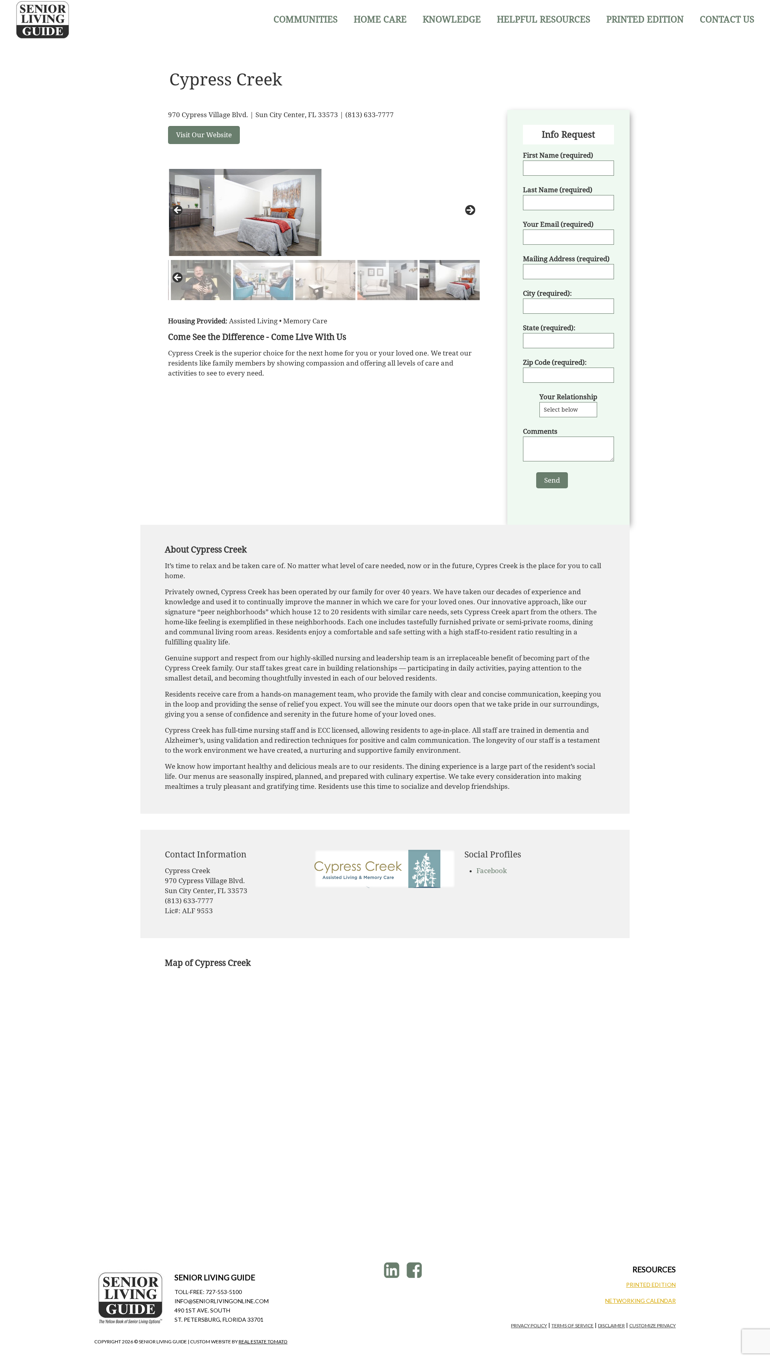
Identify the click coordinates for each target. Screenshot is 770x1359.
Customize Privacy (652, 1325)
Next (470, 211)
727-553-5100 (224, 1291)
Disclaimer (611, 1325)
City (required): (547, 293)
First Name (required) (558, 155)
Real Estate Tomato (263, 1342)
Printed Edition (651, 1284)
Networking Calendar (640, 1300)
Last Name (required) (557, 190)
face (415, 1270)
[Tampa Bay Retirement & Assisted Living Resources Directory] (43, 19)
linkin (393, 1270)
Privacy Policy (529, 1325)
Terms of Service (572, 1325)
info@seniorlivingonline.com (221, 1301)
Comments (540, 431)
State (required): (549, 328)
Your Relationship (568, 397)
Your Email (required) (558, 224)
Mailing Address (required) (566, 259)
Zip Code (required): (555, 362)
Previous (178, 211)
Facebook (491, 871)
